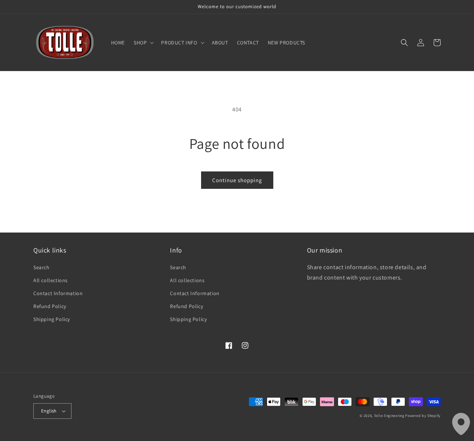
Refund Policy (49, 306)
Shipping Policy (51, 319)
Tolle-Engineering (389, 415)
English (49, 411)
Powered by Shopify (423, 415)
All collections (50, 280)
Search (41, 267)
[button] (143, 42)
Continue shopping (237, 180)
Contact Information (58, 293)
